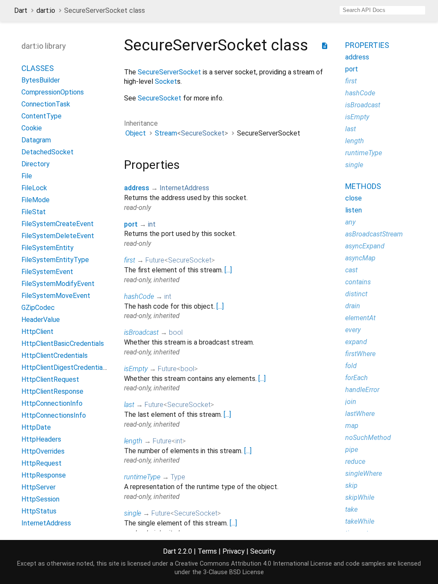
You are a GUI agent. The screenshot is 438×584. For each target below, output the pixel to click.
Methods (363, 186)
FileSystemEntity (47, 248)
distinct (356, 294)
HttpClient (37, 331)
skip (351, 485)
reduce (355, 461)
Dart (20, 10)
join (350, 402)
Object (135, 133)
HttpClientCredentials (54, 355)
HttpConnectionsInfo (53, 415)
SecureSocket (159, 98)
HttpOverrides (43, 451)
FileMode (35, 200)
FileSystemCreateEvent (57, 224)
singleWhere (363, 473)
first (129, 260)
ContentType (41, 116)
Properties (367, 45)
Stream (166, 133)
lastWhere (360, 414)
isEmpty (136, 369)
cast (351, 270)
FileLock (34, 188)
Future (154, 260)
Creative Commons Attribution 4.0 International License (253, 563)
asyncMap (360, 258)
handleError (362, 390)
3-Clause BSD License (233, 572)
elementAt (360, 318)
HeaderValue (40, 320)
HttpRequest (41, 463)
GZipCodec (38, 308)
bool (176, 332)
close (353, 198)
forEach (356, 378)
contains (358, 282)
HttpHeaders (41, 439)
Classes (37, 68)
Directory (35, 164)
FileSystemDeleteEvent (57, 236)
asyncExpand (365, 246)
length (133, 441)
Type (178, 477)
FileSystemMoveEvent (55, 296)
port (131, 224)
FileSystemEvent (47, 272)
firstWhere (360, 354)
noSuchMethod (368, 438)
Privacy (233, 551)
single (132, 513)
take (351, 509)
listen (353, 210)
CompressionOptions (52, 92)
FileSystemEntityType (55, 260)
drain (352, 306)
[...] (228, 270)
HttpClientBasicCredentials (62, 343)
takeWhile (359, 521)
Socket (166, 81)
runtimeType (142, 477)
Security (262, 551)
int (152, 224)
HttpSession (40, 499)
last (129, 405)
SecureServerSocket (169, 72)
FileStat (33, 212)
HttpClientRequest (50, 379)
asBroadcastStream (374, 234)
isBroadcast (141, 332)
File (26, 176)
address (136, 188)
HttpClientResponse (52, 391)
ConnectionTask (45, 104)
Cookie (31, 128)
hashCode (139, 296)
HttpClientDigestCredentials (64, 367)
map (351, 426)
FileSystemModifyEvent (58, 284)
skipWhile (359, 497)
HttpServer (38, 487)
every (353, 330)
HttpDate (36, 427)
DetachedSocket (47, 152)
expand (356, 342)
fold (351, 366)
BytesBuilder (40, 80)
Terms (207, 551)
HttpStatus (38, 511)
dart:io (45, 10)
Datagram (36, 140)
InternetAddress (46, 523)
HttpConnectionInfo (52, 403)
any (350, 222)
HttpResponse (43, 475)
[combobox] (382, 10)
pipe (351, 449)
